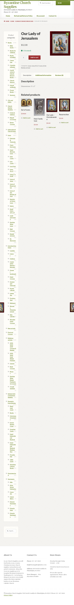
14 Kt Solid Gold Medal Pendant (12, 357)
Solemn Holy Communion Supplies (11, 395)
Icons (12, 21)
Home (8, 16)
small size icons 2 (13, 217)
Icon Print (13, 166)
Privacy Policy (8, 595)
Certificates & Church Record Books (12, 73)
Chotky (12, 363)
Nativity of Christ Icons (12, 201)
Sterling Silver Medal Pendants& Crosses (13, 380)
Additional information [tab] (43, 75)
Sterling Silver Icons (12, 224)
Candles (12, 250)
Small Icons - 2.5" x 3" (12, 210)
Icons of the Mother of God (24, 21)
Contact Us (52, 16)
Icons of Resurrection (13, 185)
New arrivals (11, 328)
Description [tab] (27, 75)
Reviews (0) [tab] (59, 75)
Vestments (11, 479)
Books (10, 42)
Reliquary (13, 303)
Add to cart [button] (26, 118)
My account (41, 16)
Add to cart (34, 57)
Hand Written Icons (12, 151)
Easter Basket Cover (12, 424)
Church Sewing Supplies (10, 107)
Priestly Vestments (13, 515)
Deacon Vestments (13, 503)
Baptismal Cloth (11, 408)
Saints (12, 206)
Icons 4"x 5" (35, 65)
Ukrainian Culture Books (13, 466)
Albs (11, 482)
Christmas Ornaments (13, 417)
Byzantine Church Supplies (17, 5)
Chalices (12, 258)
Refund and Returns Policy (23, 16)
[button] (67, 34)
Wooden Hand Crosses (12, 321)
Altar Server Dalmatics (13, 487)
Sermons (12, 95)
